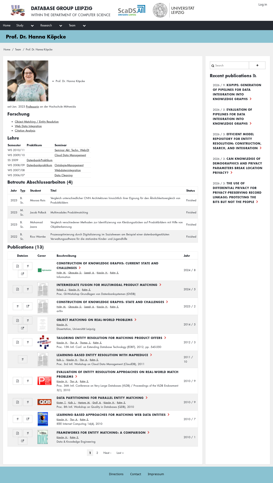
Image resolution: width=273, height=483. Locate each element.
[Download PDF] (17, 266)
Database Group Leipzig (61, 8)
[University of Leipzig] (174, 10)
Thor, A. (74, 342)
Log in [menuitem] (263, 4)
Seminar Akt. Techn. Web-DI (72, 150)
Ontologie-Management (69, 165)
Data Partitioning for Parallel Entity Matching (100, 397)
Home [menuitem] (6, 25)
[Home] (17, 10)
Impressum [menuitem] (156, 474)
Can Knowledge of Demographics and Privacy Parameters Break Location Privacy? (237, 165)
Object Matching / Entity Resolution (37, 121)
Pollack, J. (61, 289)
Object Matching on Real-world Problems (95, 319)
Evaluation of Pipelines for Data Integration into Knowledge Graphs (232, 116)
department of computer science (80, 15)
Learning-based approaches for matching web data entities (111, 414)
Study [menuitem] (19, 25)
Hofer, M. (61, 272)
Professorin (32, 106)
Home (7, 49)
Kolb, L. (60, 359)
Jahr (187, 255)
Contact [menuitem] (135, 474)
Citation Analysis (25, 130)
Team (18, 49)
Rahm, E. (114, 272)
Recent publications (230, 76)
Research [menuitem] (46, 25)
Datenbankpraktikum (39, 165)
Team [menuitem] (72, 25)
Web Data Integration (28, 126)
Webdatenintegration (68, 170)
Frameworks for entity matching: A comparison (101, 432)
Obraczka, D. (75, 272)
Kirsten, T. (61, 402)
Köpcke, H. (102, 272)
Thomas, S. (85, 342)
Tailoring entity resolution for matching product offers (109, 337)
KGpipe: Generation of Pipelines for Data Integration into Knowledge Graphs (237, 92)
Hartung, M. (84, 402)
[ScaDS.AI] (131, 10)
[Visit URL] (22, 274)
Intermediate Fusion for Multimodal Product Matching (107, 284)
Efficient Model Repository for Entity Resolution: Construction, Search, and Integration (237, 141)
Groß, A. (96, 402)
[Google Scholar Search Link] (27, 266)
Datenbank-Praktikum (40, 160)
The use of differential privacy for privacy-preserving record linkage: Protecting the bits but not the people (237, 192)
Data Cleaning (64, 175)
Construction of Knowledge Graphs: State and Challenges (110, 302)
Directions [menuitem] (116, 474)
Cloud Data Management (70, 155)
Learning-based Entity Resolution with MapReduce (102, 355)
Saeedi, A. (89, 272)
